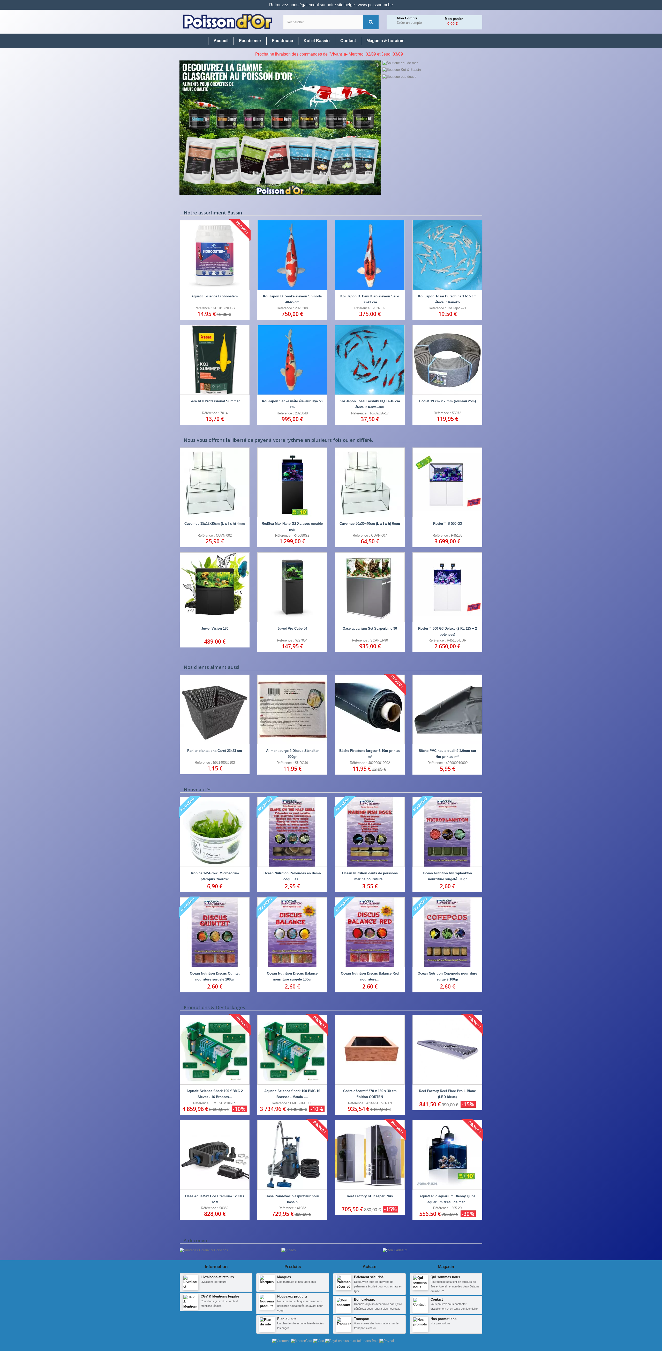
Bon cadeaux (364, 1299)
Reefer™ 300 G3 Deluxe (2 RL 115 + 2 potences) (447, 631)
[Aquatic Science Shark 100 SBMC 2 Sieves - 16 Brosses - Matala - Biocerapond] (214, 1049)
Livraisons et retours (217, 1277)
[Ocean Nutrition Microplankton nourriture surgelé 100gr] (447, 832)
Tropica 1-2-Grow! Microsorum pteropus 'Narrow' (214, 876)
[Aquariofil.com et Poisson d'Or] (227, 22)
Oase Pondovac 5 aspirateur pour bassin (292, 1199)
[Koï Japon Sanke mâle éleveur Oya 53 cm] (292, 360)
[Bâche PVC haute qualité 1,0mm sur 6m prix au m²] (447, 709)
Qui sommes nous (445, 1277)
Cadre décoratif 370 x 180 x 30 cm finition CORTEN (370, 1094)
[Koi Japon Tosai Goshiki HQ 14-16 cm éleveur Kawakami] (369, 360)
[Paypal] (386, 1341)
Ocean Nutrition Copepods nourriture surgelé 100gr (447, 976)
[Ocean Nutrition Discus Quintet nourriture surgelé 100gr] (214, 932)
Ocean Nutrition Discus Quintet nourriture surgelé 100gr (214, 976)
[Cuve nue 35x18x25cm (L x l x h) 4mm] (214, 482)
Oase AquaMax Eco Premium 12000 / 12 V (214, 1199)
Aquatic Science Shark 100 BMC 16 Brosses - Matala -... (292, 1094)
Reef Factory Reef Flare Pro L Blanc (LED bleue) (447, 1094)
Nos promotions (443, 1319)
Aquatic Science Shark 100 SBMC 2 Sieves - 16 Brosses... (214, 1094)
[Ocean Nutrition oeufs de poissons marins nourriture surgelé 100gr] (369, 832)
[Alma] (352, 1341)
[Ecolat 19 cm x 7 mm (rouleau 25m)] (447, 360)
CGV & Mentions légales (220, 1296)
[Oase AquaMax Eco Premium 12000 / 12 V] (214, 1155)
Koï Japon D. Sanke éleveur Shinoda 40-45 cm (292, 299)
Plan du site (286, 1319)
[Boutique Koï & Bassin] (432, 69)
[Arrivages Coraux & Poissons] (204, 1250)
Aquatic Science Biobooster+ (214, 296)
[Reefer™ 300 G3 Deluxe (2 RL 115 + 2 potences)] (447, 587)
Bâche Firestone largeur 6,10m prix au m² (369, 754)
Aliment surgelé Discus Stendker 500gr (292, 754)
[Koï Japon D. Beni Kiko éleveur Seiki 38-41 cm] (369, 255)
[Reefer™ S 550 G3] (447, 482)
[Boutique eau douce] (432, 76)
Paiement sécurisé (368, 1277)
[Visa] (319, 1341)
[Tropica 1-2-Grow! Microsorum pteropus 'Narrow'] (214, 832)
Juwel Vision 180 (214, 628)
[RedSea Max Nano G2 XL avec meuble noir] (292, 482)
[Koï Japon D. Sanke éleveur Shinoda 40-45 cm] (292, 255)
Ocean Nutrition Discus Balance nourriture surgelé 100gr (292, 976)
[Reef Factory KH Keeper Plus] (369, 1155)
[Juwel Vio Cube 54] (292, 587)
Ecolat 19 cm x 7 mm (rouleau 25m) (447, 401)
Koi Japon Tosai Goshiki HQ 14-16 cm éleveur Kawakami (370, 404)
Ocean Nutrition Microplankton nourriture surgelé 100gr (447, 876)
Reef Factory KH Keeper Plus (370, 1196)
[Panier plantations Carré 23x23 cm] (214, 709)
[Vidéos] (288, 1250)
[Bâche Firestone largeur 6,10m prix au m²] (369, 709)
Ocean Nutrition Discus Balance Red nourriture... (370, 976)
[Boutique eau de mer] (432, 62)
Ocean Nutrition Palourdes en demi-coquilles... (292, 876)
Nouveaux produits (292, 1296)
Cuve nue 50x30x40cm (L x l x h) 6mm (370, 524)
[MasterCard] (302, 1341)
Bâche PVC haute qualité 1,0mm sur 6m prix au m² (447, 754)
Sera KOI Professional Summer (215, 401)
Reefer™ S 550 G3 (447, 524)
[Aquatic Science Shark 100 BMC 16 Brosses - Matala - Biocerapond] (292, 1049)
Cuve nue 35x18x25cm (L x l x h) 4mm (214, 524)
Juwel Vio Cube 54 (292, 628)
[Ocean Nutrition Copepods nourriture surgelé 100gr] (447, 932)
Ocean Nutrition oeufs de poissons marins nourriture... (370, 876)
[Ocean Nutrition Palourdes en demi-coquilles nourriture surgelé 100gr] (292, 832)
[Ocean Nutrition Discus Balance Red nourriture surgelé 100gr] (369, 932)
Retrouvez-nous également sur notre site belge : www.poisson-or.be (331, 5)
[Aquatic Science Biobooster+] (214, 255)
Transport (361, 1319)
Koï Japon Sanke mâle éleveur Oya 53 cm (292, 404)
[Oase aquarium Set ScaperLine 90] (369, 587)
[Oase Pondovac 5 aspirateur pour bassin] (292, 1155)
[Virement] (281, 1341)
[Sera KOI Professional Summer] (214, 360)
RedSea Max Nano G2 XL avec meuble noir (292, 526)
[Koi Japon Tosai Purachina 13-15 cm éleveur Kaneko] (447, 255)
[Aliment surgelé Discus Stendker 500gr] (292, 709)
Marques (284, 1277)
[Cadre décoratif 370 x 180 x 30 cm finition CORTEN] (369, 1049)
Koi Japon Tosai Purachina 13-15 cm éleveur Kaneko (447, 299)
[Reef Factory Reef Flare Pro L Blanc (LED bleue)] (447, 1049)
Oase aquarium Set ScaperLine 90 (370, 628)
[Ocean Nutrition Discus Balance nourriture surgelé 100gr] (292, 932)
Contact (437, 1299)
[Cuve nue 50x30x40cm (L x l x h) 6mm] (369, 482)
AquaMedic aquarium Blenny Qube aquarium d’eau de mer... (447, 1199)
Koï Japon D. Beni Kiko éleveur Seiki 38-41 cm (369, 299)
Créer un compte (409, 23)
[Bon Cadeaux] (395, 1250)
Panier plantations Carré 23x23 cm (214, 751)
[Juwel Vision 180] (214, 587)
